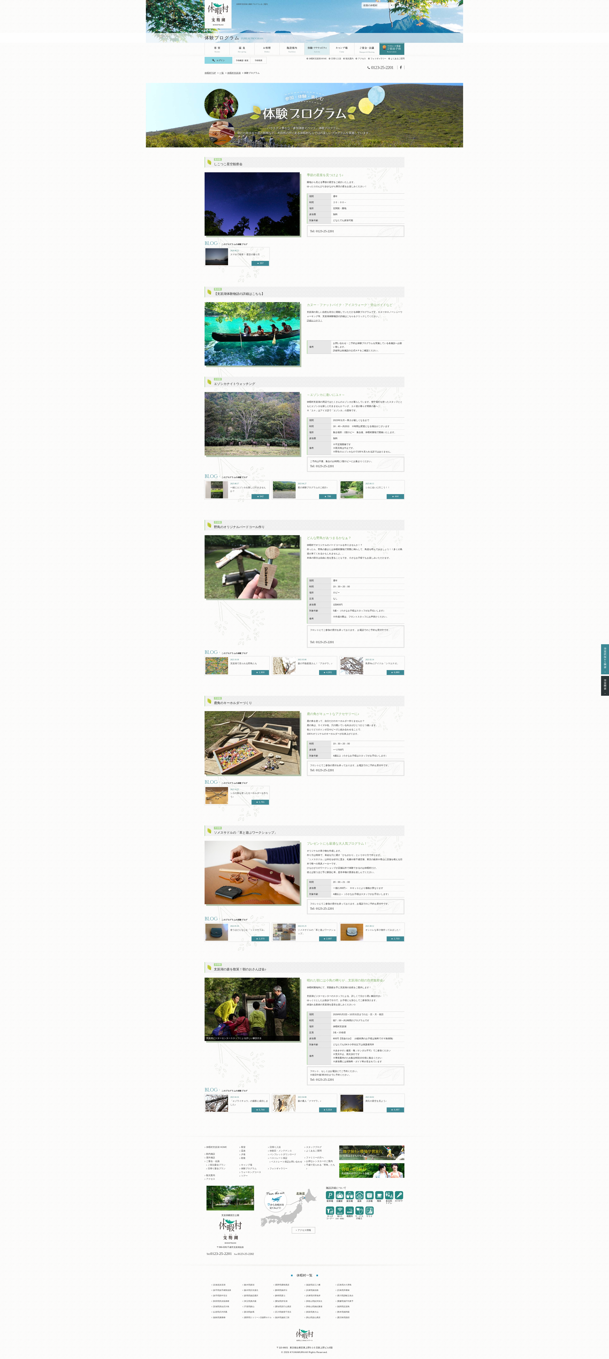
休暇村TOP (210, 73)
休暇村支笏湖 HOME (318, 58)
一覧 (221, 73)
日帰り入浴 (336, 58)
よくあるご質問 (397, 58)
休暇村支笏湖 (234, 73)
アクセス (362, 58)
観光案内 (349, 58)
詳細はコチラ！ (314, 320)
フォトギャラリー (378, 58)
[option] (252, 204)
